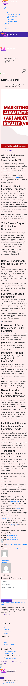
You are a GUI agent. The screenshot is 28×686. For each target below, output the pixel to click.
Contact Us (7, 631)
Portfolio (6, 25)
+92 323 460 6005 (8, 682)
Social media (4, 334)
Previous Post (5, 560)
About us (6, 629)
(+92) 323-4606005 (11, 659)
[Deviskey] (9, 2)
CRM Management (12, 21)
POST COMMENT (6, 600)
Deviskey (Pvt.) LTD (11, 662)
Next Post (4, 562)
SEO (8, 12)
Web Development (12, 16)
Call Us (3, 31)
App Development (9, 646)
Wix (8, 10)
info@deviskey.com (12, 539)
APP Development (12, 18)
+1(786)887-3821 (12, 535)
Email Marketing (11, 19)
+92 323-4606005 (12, 537)
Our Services (7, 9)
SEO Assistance (14, 501)
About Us (6, 23)
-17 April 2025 (8, 150)
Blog (5, 26)
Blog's (6, 633)
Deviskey (16, 177)
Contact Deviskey (6, 518)
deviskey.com (11, 541)
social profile (14, 524)
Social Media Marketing (13, 14)
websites (17, 508)
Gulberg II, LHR (9, 653)
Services (6, 628)
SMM (5, 642)
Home (5, 7)
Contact (6, 28)
